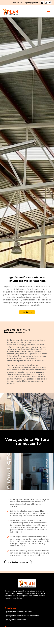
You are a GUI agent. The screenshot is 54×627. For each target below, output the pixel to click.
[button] (48, 11)
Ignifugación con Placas (15, 619)
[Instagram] (46, 2)
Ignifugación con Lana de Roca (18, 612)
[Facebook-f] (49, 2)
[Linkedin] (42, 2)
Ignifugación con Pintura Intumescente (22, 615)
